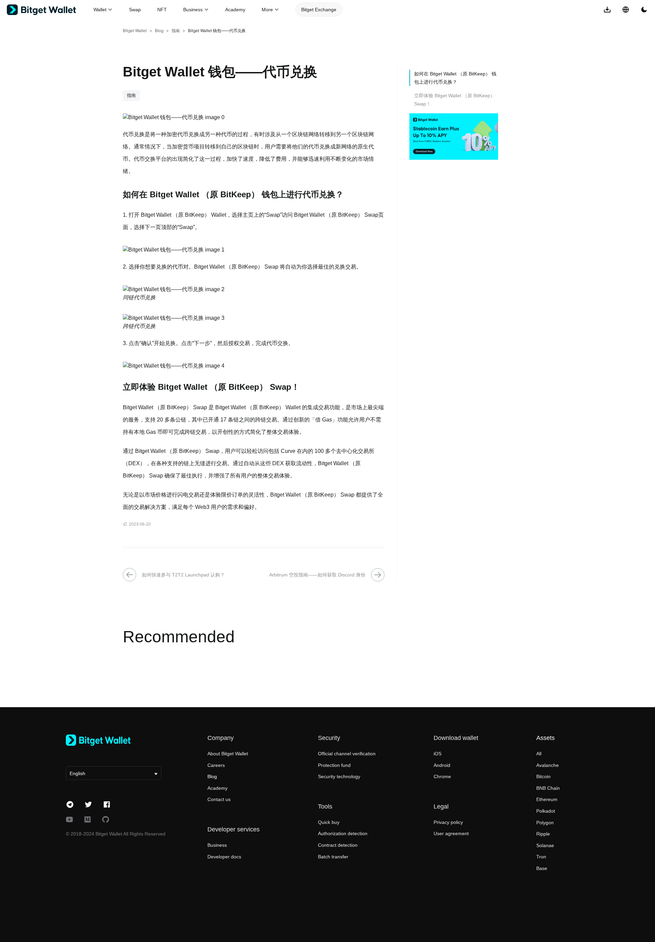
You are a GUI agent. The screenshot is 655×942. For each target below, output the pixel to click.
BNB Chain (548, 788)
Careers (216, 765)
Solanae (545, 845)
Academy (235, 9)
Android (442, 765)
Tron (541, 856)
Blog (159, 30)
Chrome (442, 776)
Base (541, 868)
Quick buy (328, 822)
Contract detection (338, 845)
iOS (437, 753)
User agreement (451, 833)
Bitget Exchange (318, 9)
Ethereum (546, 799)
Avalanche (547, 765)
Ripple (543, 834)
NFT (162, 9)
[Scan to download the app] (607, 9)
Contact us (219, 799)
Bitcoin (543, 776)
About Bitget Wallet (227, 753)
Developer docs (224, 856)
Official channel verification (347, 753)
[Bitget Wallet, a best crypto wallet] (50, 9)
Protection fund (334, 765)
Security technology (339, 776)
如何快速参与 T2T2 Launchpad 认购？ (183, 574)
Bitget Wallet (135, 30)
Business (217, 845)
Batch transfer (333, 856)
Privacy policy (448, 822)
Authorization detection (342, 833)
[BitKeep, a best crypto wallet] (113, 740)
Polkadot (545, 811)
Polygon (545, 822)
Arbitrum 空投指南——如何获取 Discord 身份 (317, 574)
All (538, 753)
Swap (135, 9)
